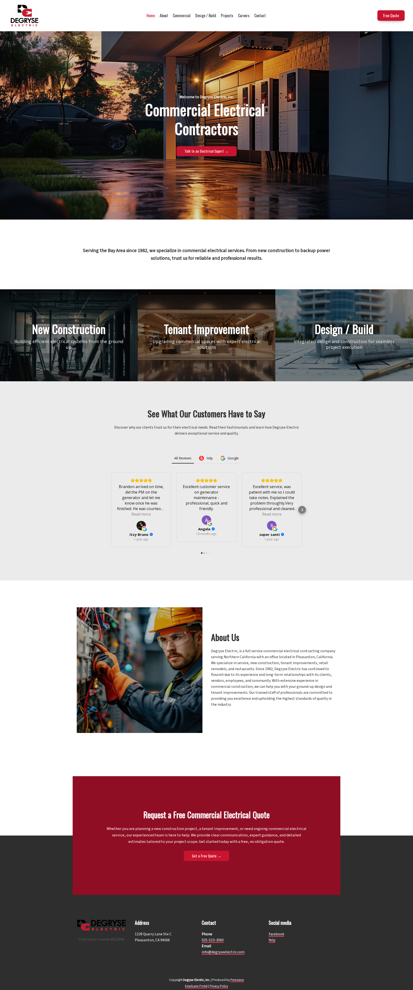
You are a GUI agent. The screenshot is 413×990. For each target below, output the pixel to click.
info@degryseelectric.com (223, 952)
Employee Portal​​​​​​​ (196, 986)
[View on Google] (141, 525)
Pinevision (237, 980)
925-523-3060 (213, 940)
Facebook (276, 934)
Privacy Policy (219, 986)
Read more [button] (141, 514)
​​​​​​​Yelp (272, 940)
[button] (111, 510)
